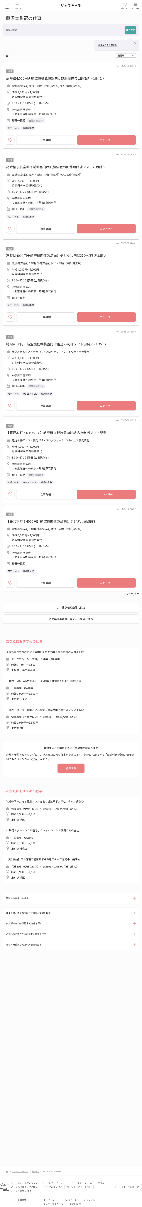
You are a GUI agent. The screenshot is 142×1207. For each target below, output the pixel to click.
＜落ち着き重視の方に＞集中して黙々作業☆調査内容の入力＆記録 (45, 661)
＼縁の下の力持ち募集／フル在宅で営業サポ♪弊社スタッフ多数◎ (45, 719)
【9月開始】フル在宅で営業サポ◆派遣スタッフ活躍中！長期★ (43, 868)
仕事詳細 (45, 140)
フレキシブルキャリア (54, 1203)
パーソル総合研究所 (21, 1190)
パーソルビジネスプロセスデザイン (89, 1183)
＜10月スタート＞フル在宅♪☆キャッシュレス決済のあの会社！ (44, 839)
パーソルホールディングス (24, 1183)
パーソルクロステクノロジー (25, 1186)
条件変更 (130, 30)
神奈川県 (35, 1171)
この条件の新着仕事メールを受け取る (71, 619)
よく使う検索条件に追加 (71, 607)
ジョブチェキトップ (20, 1171)
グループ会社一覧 (130, 1187)
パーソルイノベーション (79, 1186)
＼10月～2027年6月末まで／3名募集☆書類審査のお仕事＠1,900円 (45, 690)
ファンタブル (88, 1200)
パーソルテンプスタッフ (54, 1183)
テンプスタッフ (51, 1200)
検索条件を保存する (107, 44)
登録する (71, 768)
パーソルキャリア (53, 1186)
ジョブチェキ (70, 1200)
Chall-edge (75, 1203)
